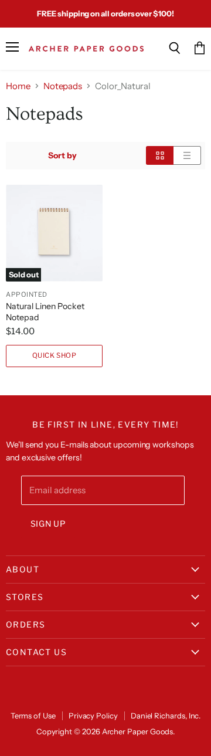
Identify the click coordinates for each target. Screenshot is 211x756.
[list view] (187, 155)
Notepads (62, 86)
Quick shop (54, 355)
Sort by (62, 155)
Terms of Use (33, 715)
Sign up (48, 523)
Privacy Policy (93, 715)
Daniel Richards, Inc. (166, 715)
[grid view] (159, 155)
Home (18, 86)
